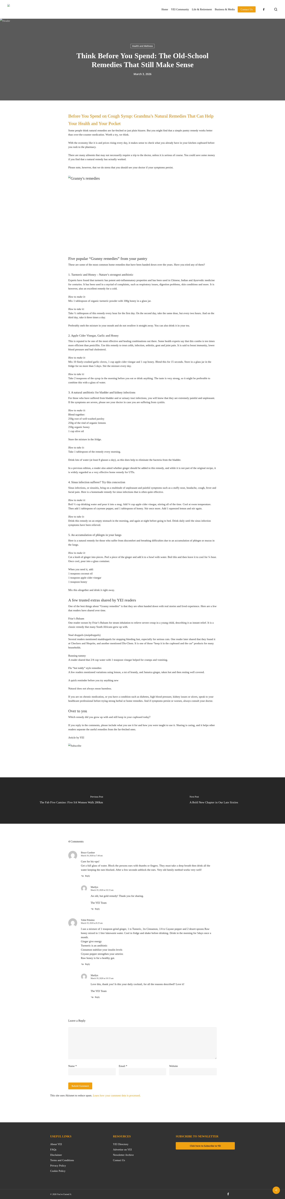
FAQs (53, 1149)
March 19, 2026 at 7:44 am (92, 855)
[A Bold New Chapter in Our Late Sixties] (213, 800)
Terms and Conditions (62, 1160)
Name (72, 1066)
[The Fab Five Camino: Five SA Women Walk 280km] (71, 800)
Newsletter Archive (123, 1154)
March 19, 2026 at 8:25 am (92, 923)
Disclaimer (56, 1154)
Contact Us (119, 1160)
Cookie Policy (57, 1170)
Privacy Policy (58, 1165)
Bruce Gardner (88, 852)
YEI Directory (120, 1144)
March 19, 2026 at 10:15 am (102, 890)
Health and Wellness (142, 46)
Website (173, 1066)
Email (123, 1066)
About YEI (56, 1144)
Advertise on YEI (122, 1149)
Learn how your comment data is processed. (117, 1095)
